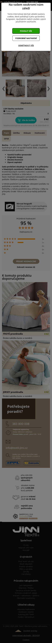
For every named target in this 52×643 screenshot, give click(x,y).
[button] (26, 31)
